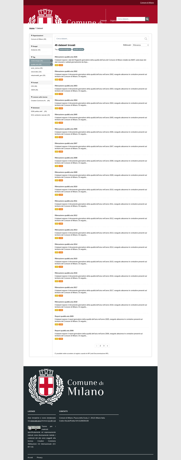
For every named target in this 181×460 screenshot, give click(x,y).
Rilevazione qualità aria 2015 (66, 258)
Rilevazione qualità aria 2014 (66, 244)
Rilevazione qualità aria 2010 (66, 186)
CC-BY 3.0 (52, 421)
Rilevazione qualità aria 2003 (66, 86)
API (89, 353)
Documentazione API (101, 353)
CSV (56, 65)
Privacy (39, 457)
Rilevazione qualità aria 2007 (66, 143)
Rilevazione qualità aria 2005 (66, 114)
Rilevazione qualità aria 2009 (66, 172)
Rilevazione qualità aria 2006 (66, 129)
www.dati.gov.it (35, 421)
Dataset (103, 20)
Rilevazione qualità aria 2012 (66, 215)
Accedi (30, 457)
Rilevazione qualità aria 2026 (66, 57)
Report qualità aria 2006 (64, 331)
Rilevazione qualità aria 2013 (66, 230)
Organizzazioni (116, 20)
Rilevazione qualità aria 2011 (66, 201)
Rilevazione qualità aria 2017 (66, 287)
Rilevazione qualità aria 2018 (66, 302)
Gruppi (129, 20)
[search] (145, 38)
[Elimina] (82, 49)
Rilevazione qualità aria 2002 (66, 71)
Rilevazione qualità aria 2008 (66, 158)
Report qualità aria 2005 (64, 316)
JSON (61, 65)
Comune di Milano (147, 3)
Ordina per (127, 45)
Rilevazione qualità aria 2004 (66, 100)
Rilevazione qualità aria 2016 (66, 273)
